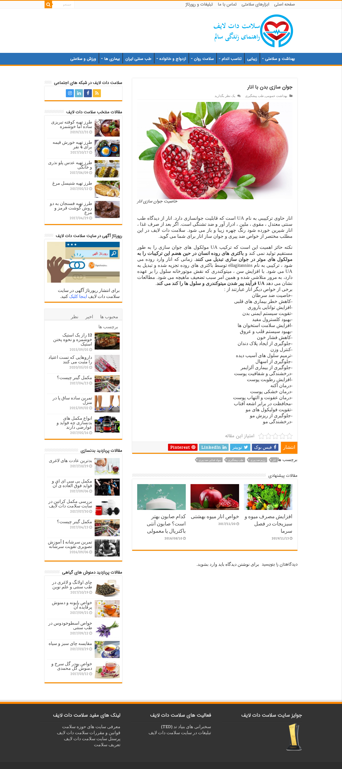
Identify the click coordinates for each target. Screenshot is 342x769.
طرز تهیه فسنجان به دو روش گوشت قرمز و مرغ (71, 207)
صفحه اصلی (284, 4)
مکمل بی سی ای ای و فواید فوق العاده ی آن (72, 483)
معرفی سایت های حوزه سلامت (91, 726)
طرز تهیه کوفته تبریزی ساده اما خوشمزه (71, 124)
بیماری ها (112, 59)
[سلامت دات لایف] (254, 30)
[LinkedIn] (79, 93)
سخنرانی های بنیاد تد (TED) (186, 726)
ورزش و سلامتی (83, 59)
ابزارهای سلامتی (255, 4)
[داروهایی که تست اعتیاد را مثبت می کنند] (107, 363)
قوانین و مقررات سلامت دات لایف (88, 732)
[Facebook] (88, 93)
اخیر (89, 316)
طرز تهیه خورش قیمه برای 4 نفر (72, 144)
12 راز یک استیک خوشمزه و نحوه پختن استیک (72, 339)
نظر (74, 316)
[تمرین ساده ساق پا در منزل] (107, 403)
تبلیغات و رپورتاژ (199, 4)
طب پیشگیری (254, 95)
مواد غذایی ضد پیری (210, 460)
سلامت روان (204, 59)
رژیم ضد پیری (257, 460)
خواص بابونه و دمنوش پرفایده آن (72, 604)
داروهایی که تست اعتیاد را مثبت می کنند (70, 359)
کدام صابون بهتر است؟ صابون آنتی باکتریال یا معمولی (166, 523)
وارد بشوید (207, 564)
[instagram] (70, 93)
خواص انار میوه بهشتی (215, 516)
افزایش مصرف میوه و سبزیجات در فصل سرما (268, 523)
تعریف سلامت (107, 744)
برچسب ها (108, 326)
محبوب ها (109, 316)
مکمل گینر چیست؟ (74, 377)
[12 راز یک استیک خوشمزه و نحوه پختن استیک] (107, 341)
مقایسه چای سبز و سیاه (70, 643)
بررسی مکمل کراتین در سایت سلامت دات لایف (70, 503)
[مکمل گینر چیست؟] (107, 383)
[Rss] (97, 93)
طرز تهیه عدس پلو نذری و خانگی (70, 164)
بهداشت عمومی (276, 95)
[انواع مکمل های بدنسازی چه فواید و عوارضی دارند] (107, 424)
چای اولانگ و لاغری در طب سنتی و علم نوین (72, 584)
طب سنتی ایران (138, 59)
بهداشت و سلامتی (280, 59)
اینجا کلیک (78, 296)
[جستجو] (48, 4)
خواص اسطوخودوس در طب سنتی (70, 625)
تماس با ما (227, 4)
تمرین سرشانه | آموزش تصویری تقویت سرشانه (70, 544)
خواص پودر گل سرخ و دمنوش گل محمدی (71, 666)
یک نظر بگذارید (225, 95)
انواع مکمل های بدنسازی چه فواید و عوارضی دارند (74, 422)
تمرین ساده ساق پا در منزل (72, 400)
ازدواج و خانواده (172, 59)
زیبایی (252, 59)
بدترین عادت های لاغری (70, 460)
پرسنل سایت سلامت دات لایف (92, 738)
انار (274, 460)
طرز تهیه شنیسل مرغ (72, 183)
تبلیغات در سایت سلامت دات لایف (179, 732)
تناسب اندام (232, 59)
